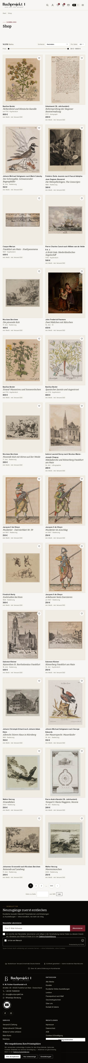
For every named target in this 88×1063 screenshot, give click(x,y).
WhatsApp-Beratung (13, 998)
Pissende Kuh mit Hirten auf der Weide (21, 457)
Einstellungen (46, 1056)
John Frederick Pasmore (55, 319)
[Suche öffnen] (47, 5)
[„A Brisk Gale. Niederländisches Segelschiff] (82, 198)
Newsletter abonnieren (12, 923)
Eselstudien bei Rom (12, 597)
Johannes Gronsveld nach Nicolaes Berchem (21, 867)
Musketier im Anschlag (56, 530)
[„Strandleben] (39, 751)
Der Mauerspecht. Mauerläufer (60, 734)
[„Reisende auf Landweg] (39, 818)
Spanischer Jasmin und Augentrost (62, 389)
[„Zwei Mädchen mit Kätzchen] (82, 271)
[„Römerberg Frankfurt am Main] (82, 613)
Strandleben (9, 802)
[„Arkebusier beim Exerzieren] (82, 546)
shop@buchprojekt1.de (14, 994)
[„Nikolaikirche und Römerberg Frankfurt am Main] (82, 406)
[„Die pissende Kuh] (39, 271)
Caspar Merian (9, 246)
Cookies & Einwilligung (54, 1035)
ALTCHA (81, 944)
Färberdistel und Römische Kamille (19, 109)
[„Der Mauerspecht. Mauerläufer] (82, 681)
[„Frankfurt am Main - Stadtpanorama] (39, 198)
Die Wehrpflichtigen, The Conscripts (62, 182)
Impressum (50, 1025)
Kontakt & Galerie (52, 1007)
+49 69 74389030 (13, 991)
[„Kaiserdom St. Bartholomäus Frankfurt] (39, 613)
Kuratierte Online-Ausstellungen (58, 989)
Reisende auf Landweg (13, 869)
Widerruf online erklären (12, 1032)
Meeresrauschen (53, 869)
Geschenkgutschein (53, 1000)
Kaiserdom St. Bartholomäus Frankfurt (21, 664)
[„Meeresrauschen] (82, 818)
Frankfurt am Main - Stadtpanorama (20, 249)
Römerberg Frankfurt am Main (60, 664)
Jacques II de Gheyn (11, 527)
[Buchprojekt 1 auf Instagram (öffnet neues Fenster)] (11, 1013)
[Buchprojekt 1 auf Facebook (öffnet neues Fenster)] (5, 1013)
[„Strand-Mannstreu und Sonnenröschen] (39, 339)
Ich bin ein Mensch (15, 940)
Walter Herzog (9, 799)
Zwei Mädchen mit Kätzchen (59, 322)
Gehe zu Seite (31, 894)
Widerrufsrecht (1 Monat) (12, 1028)
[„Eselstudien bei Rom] (39, 546)
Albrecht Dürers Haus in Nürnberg (19, 734)
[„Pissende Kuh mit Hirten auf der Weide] (39, 406)
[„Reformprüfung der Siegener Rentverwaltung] (82, 58)
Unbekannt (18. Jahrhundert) (57, 106)
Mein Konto (7, 1035)
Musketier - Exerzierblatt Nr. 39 (18, 530)
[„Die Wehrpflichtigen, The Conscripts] (82, 128)
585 (51, 886)
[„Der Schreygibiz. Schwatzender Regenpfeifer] (39, 128)
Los (59, 894)
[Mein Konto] (52, 5)
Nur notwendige (29, 1056)
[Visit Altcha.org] (82, 940)
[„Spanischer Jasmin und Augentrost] (82, 339)
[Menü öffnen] (82, 5)
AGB (47, 1032)
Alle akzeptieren (12, 1056)
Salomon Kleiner (9, 662)
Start (4, 13)
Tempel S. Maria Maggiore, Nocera (61, 802)
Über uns (49, 1003)
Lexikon (49, 992)
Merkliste (6, 1039)
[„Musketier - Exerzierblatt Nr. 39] (39, 479)
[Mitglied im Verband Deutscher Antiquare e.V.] (22, 1005)
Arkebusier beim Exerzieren (58, 597)
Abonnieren (77, 928)
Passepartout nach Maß (55, 996)
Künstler (49, 985)
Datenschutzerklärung (47, 936)
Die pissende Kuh (11, 322)
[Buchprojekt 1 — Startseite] (14, 5)
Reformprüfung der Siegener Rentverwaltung (59, 110)
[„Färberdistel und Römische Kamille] (39, 58)
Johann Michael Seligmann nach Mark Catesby (22, 176)
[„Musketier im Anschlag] (82, 479)
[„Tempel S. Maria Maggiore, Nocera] (82, 751)
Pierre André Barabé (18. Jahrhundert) (61, 799)
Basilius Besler (9, 106)
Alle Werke (50, 982)
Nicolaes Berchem (10, 319)
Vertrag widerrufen (65, 1039)
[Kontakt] (68, 5)
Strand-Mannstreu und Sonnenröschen (22, 389)
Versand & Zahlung (10, 1025)
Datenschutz (50, 1028)
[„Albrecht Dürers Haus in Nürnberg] (39, 681)
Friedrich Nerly (9, 594)
